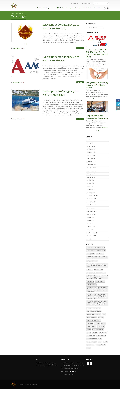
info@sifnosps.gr (71, 371)
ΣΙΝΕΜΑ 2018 (90, 281)
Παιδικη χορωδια (98, 269)
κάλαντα (89, 332)
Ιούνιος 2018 (90, 183)
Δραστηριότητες (74, 8)
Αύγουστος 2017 (91, 214)
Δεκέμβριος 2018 (91, 164)
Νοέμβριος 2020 (91, 155)
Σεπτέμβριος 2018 (92, 174)
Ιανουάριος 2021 (91, 149)
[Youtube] (107, 8)
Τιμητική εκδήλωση (100, 281)
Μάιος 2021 (90, 143)
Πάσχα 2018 (90, 269)
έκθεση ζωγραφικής (92, 317)
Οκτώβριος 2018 (91, 170)
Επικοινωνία (76, 3)
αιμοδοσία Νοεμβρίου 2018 (94, 320)
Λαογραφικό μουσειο (92, 261)
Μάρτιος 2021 (91, 146)
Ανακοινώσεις (87, 8)
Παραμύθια (102, 272)
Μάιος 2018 (90, 186)
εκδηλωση (97, 323)
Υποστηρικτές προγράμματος (94, 311)
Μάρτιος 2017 (91, 229)
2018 (88, 253)
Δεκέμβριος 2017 (91, 201)
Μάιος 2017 (90, 223)
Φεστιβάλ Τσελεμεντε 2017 (93, 314)
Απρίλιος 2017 (91, 226)
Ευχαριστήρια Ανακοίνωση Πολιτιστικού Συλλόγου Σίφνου (97, 85)
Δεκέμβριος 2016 (91, 239)
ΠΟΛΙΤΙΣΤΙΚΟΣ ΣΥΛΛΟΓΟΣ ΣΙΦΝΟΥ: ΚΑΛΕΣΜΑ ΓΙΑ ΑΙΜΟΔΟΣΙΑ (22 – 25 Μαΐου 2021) (97, 265)
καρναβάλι (95, 332)
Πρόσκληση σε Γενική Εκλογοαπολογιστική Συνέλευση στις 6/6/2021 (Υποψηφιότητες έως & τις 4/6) (97, 277)
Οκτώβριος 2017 (91, 208)
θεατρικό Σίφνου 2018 (97, 329)
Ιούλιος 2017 (90, 217)
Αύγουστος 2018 (91, 177)
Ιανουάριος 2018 (91, 198)
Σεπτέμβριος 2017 (92, 211)
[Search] (107, 3)
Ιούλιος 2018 (90, 180)
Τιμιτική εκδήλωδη (91, 284)
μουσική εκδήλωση (101, 335)
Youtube (91, 363)
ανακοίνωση (90, 323)
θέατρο (89, 329)
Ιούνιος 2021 (90, 139)
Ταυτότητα (46, 8)
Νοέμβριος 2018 (91, 167)
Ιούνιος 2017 (90, 220)
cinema (93, 253)
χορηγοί (89, 348)
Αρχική (39, 8)
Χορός (103, 314)
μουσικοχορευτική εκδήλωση (94, 338)
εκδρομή (103, 323)
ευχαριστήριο (100, 326)
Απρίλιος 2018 (91, 189)
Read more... (80, 48)
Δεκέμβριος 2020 (91, 152)
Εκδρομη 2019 (99, 253)
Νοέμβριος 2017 (91, 204)
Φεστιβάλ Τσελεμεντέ (60, 8)
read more (98, 66)
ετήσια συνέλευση (91, 326)
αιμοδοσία (100, 317)
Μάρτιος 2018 (91, 192)
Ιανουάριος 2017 (91, 235)
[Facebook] (104, 8)
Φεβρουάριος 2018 (92, 195)
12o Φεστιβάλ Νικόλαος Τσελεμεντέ (96, 247)
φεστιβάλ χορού (91, 344)
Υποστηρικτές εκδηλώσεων (94, 308)
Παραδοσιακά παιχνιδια (92, 272)
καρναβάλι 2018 (103, 332)
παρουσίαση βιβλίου (92, 341)
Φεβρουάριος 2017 (92, 232)
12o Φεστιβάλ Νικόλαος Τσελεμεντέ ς (96, 250)
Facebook (88, 363)
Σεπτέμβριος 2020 (92, 161)
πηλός (100, 341)
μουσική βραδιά (91, 335)
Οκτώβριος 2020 (91, 158)
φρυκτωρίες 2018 (101, 344)
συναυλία (105, 341)
